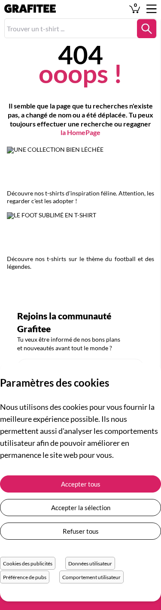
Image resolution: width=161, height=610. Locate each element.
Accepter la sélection (80, 507)
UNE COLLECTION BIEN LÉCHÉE (80, 168)
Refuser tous (81, 531)
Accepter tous (80, 484)
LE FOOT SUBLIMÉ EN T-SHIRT (80, 233)
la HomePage (80, 132)
